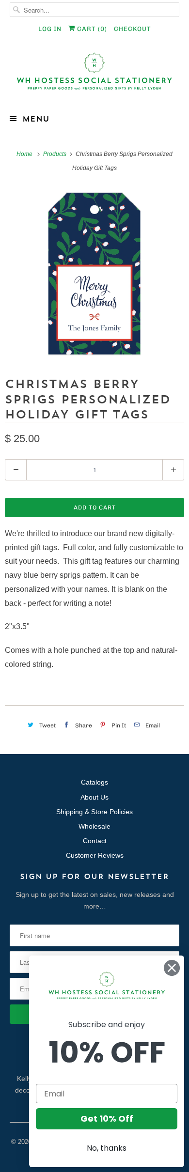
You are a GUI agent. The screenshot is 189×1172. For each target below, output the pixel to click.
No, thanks (106, 1148)
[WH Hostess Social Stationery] (95, 75)
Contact (95, 841)
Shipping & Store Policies (94, 812)
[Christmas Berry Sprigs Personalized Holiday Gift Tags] (94, 273)
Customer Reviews (95, 855)
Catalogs (94, 782)
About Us (94, 797)
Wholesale (94, 826)
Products (55, 154)
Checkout (132, 28)
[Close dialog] (171, 967)
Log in (50, 28)
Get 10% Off (106, 1118)
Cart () (91, 28)
